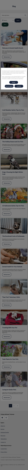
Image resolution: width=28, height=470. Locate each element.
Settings (13, 82)
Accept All (19, 86)
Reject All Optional (9, 86)
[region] (14, 79)
